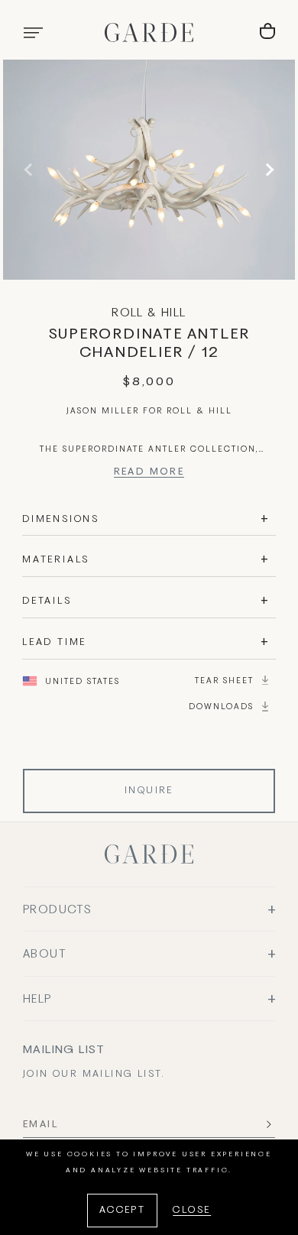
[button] (33, 33)
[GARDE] (149, 32)
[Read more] (149, 474)
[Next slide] (267, 169)
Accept (122, 1210)
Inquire (149, 791)
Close (192, 1210)
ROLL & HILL (149, 313)
